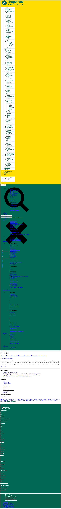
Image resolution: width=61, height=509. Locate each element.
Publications (2, 414)
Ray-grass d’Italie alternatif (15, 250)
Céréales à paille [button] (6, 188)
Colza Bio (12, 335)
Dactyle (11, 269)
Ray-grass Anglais (13, 274)
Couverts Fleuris (13, 297)
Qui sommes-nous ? (9, 497)
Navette (11, 247)
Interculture (5, 387)
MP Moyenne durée (13, 284)
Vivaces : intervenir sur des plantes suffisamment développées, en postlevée (23, 356)
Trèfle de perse (10, 84)
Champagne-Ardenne (7, 383)
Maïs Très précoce (13, 220)
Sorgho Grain (12, 237)
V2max (1, 481)
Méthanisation (5, 346)
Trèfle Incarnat (10, 80)
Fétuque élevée (13, 272)
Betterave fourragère (14, 245)
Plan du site (2, 412)
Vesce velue (12, 257)
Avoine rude (12, 312)
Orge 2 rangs (12, 196)
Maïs (6, 49)
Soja (8, 41)
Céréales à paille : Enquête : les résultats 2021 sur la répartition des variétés (17, 375)
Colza (6, 214)
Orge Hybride (12, 194)
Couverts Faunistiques (14, 296)
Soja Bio (11, 336)
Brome (11, 268)
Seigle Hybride (13, 199)
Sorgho (6, 64)
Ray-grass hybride (13, 263)
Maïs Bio (11, 337)
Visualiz (2, 451)
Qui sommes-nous (3, 420)
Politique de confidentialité (11, 500)
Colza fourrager (13, 246)
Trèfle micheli (12, 253)
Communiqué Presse (9, 495)
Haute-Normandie (6, 386)
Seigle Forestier (13, 315)
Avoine (11, 189)
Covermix (2, 472)
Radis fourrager (10, 149)
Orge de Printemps (13, 195)
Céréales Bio (12, 334)
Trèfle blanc (12, 278)
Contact (5, 174)
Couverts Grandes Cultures (15, 304)
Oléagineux (5, 213)
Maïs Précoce (12, 222)
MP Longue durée (13, 285)
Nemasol (11, 307)
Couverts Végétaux (6, 289)
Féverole (9, 33)
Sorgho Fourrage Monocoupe (15, 238)
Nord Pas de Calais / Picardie (8, 390)
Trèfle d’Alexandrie (13, 252)
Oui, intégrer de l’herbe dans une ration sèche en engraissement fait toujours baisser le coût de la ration (22, 373)
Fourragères (5, 241)
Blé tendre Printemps (14, 193)
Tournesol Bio (12, 338)
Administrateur (8, 358)
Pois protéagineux (13, 205)
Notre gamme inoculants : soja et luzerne (11, 44)
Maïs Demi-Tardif (13, 225)
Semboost (2, 479)
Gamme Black (3, 476)
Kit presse (2, 416)
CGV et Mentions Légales (10, 499)
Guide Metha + (13, 348)
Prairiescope (2, 448)
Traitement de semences (14, 203)
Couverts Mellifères (13, 305)
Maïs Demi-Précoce (13, 223)
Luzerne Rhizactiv (13, 277)
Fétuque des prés (13, 271)
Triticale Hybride (13, 202)
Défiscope (2, 455)
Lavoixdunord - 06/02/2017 (31, 400)
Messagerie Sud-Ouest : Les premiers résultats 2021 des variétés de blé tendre (17, 376)
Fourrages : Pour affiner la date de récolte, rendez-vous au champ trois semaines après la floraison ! (21, 374)
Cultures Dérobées (13, 295)
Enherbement (12, 294)
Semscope (2, 453)
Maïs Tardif (12, 226)
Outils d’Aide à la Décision (11, 496)
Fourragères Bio (13, 339)
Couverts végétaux (2, 441)
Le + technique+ (13, 347)
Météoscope (2, 446)
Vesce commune (13, 323)
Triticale (11, 201)
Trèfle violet (12, 264)
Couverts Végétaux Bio (14, 340)
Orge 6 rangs (12, 197)
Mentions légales (7, 418)
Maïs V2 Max (9, 63)
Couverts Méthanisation (14, 306)
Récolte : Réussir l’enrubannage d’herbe (10, 372)
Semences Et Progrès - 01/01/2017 (42, 400)
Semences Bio (5, 333)
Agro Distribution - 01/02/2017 (6, 399)
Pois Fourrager (13, 251)
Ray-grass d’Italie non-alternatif (16, 262)
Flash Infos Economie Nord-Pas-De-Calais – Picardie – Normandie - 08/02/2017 (27, 399)
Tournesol (9, 47)
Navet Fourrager (13, 248)
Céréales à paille (6, 382)
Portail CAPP (3, 489)
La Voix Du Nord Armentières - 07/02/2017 (51, 399)
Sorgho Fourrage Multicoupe (15, 240)
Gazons (4, 349)
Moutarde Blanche (13, 313)
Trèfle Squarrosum (13, 256)
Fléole (11, 273)
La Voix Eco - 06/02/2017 (21, 400)
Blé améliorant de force (14, 190)
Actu (12, 358)
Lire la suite (3, 366)
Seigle (11, 198)
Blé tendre (12, 192)
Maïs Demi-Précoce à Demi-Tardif (9, 57)
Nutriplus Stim (3, 474)
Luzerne (11, 275)
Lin (6, 215)
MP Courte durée (13, 283)
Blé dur (11, 191)
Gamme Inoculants (4, 483)
